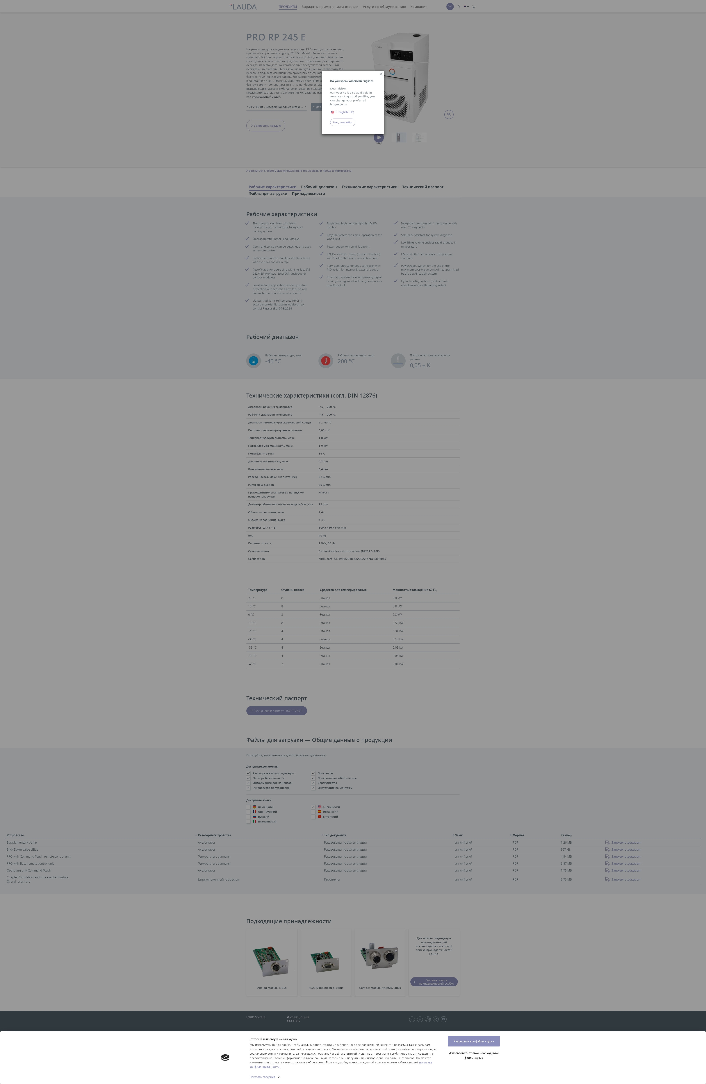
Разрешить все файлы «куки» (474, 1041)
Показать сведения (262, 1077)
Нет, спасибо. (342, 122)
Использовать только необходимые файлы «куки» (474, 1055)
